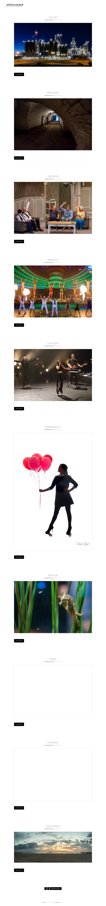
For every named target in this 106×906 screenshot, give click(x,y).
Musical (53, 259)
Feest (53, 659)
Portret (53, 742)
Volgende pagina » (56, 889)
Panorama (53, 826)
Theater (53, 176)
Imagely (62, 902)
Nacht (53, 17)
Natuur (53, 575)
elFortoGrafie (14, 5)
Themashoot (53, 426)
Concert (53, 343)
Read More (19, 74)
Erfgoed (53, 92)
